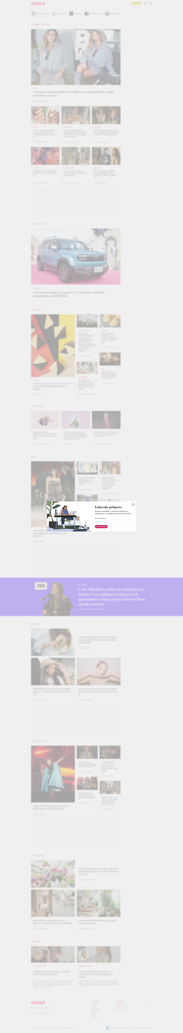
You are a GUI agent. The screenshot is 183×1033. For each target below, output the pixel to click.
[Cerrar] (133, 504)
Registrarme (101, 526)
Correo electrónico (100, 518)
